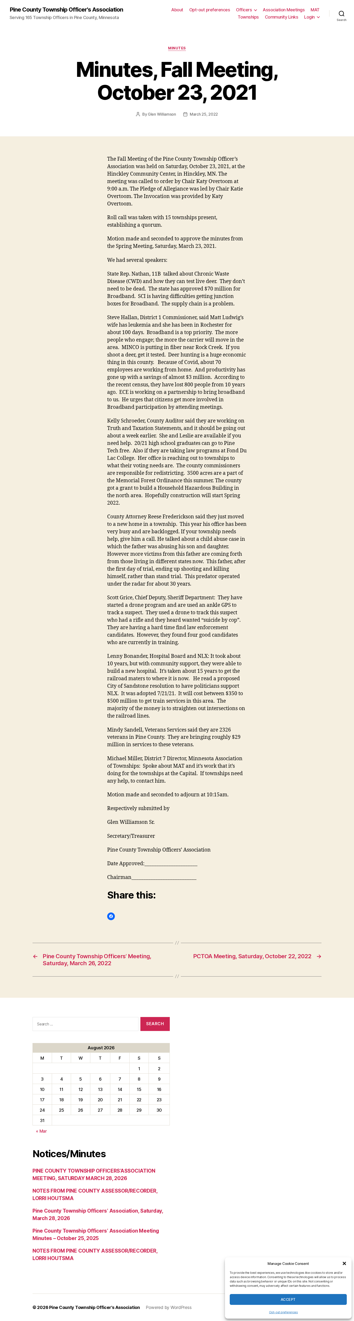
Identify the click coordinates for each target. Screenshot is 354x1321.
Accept (288, 1299)
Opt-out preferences (283, 1312)
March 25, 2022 (204, 114)
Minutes (177, 48)
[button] (344, 1263)
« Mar (41, 1131)
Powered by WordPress (169, 1307)
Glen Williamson (162, 114)
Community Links (281, 17)
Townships (248, 17)
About (177, 9)
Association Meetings (284, 9)
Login (309, 17)
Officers (244, 9)
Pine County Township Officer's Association (66, 10)
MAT (315, 9)
